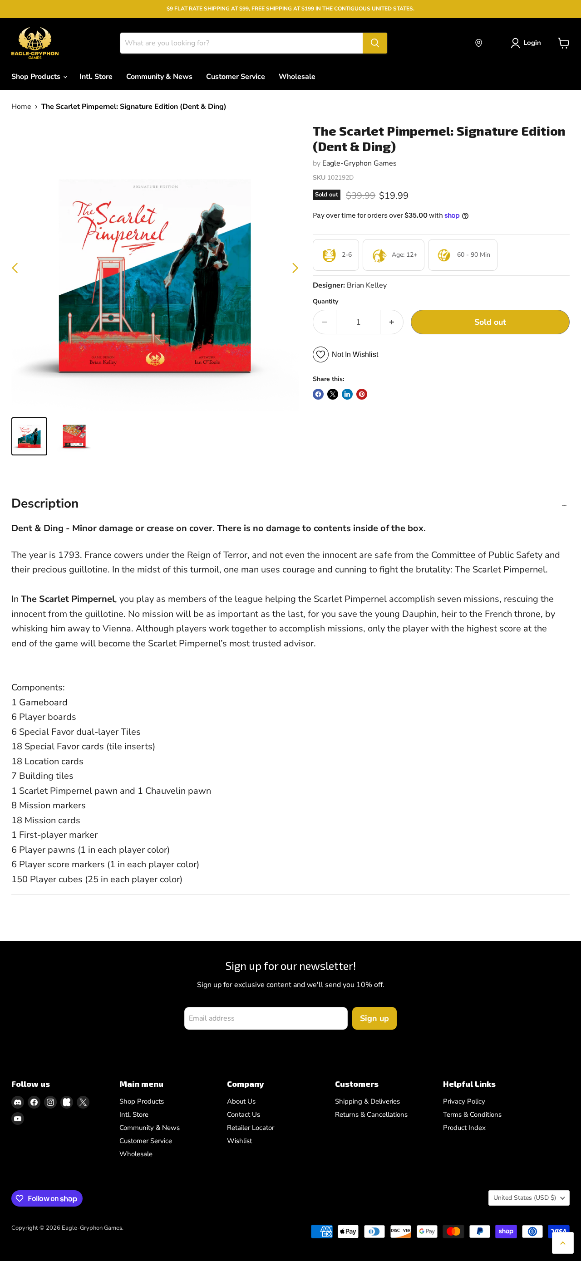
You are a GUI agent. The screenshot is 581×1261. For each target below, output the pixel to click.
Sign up (374, 1018)
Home (21, 107)
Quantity (325, 301)
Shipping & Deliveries (367, 1101)
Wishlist (239, 1140)
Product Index (464, 1127)
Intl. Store (96, 77)
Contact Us (243, 1114)
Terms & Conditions (472, 1114)
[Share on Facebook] (318, 394)
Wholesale (297, 77)
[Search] (375, 43)
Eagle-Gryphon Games (359, 163)
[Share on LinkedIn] (347, 394)
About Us (241, 1101)
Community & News (159, 77)
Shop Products (36, 77)
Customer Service (235, 77)
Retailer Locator (250, 1127)
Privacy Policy (464, 1101)
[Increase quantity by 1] (392, 322)
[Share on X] (332, 394)
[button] (295, 268)
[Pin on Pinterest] (361, 394)
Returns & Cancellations (371, 1114)
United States (524, 1197)
